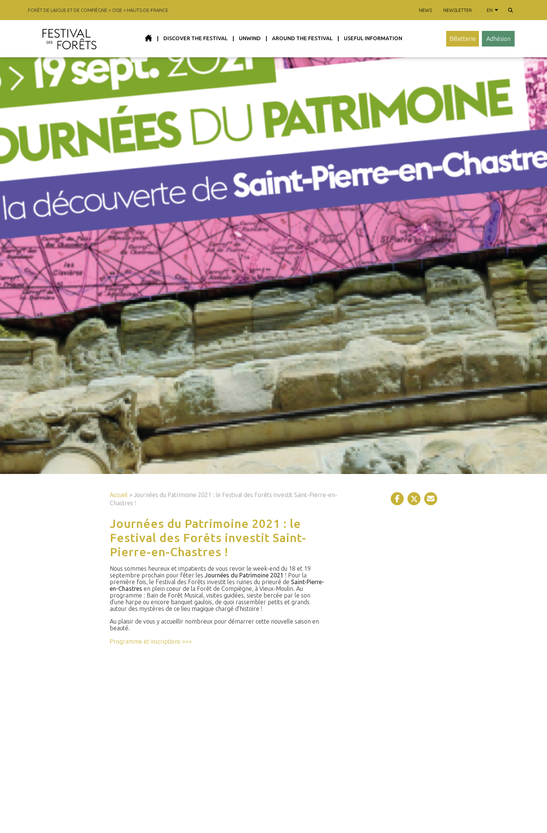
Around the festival (302, 38)
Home (148, 38)
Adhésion (498, 38)
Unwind (250, 38)
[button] (511, 10)
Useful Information (373, 38)
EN (490, 10)
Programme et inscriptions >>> (151, 641)
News (425, 10)
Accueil (119, 494)
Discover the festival (195, 38)
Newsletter (457, 10)
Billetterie (463, 38)
